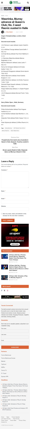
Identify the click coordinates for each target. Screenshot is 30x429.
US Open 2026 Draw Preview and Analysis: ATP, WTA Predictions (15, 409)
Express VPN (4, 376)
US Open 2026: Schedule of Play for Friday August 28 (13, 404)
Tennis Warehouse (6, 355)
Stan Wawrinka (15, 130)
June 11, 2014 (19, 32)
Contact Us (4, 422)
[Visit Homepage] (15, 2)
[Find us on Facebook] (1, 291)
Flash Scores (16, 418)
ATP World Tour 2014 (19, 128)
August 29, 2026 (13, 261)
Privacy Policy (22, 420)
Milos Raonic (5, 130)
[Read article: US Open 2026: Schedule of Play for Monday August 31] (4, 277)
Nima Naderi (9, 32)
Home (2, 15)
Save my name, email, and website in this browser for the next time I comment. (14, 214)
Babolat (3, 361)
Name (3, 191)
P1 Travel (3, 373)
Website (3, 206)
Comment (4, 170)
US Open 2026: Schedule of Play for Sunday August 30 (14, 400)
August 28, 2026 (13, 279)
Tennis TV (4, 370)
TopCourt (3, 364)
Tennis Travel (4, 420)
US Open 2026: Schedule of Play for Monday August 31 (18, 276)
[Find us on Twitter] (4, 291)
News (6, 15)
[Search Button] (28, 2)
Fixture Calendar (16, 417)
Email (3, 198)
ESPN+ (3, 367)
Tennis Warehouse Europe (8, 358)
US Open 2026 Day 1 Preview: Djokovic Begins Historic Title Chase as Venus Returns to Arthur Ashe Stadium (18, 268)
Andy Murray (8, 128)
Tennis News (13, 420)
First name (3, 328)
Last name (3, 334)
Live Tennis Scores (5, 418)
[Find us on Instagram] (7, 291)
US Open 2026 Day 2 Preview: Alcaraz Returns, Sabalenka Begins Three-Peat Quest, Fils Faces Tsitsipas (17, 257)
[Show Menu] (2, 2)
